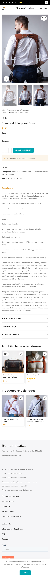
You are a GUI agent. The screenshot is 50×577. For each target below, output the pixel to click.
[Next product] (9, 118)
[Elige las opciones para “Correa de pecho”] (45, 354)
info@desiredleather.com (11, 456)
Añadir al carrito (23, 150)
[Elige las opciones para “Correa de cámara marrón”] (21, 398)
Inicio (4, 110)
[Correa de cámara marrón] (13, 406)
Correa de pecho (33, 375)
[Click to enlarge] (6, 79)
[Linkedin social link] (12, 2)
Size (3, 133)
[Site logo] (25, 8)
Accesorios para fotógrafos (18, 110)
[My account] (46, 2)
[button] (4, 49)
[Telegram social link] (15, 2)
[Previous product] (3, 118)
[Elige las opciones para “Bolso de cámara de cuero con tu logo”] (21, 354)
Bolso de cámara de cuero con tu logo (11, 376)
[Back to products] (6, 118)
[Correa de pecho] (37, 362)
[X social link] (6, 2)
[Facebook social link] (3, 2)
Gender (5, 141)
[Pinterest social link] (9, 2)
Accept (25, 573)
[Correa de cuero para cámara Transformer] (37, 406)
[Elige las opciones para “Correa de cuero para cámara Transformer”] (45, 398)
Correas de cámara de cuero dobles (16, 113)
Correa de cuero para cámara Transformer (35, 420)
